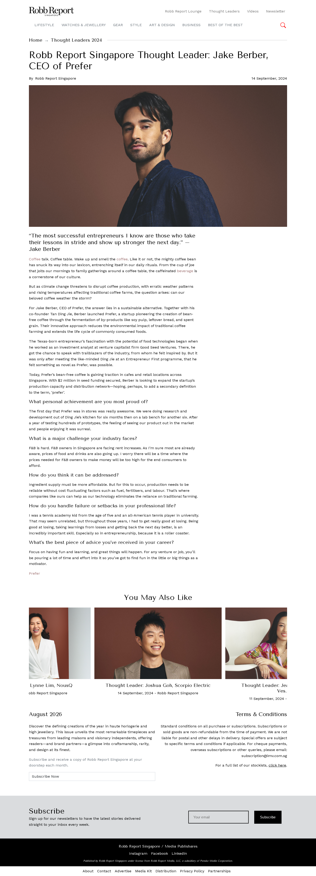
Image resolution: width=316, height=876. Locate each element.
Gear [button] (118, 25)
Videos (253, 11)
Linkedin (179, 853)
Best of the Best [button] (225, 25)
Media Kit (143, 871)
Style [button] (136, 25)
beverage (185, 271)
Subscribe (268, 817)
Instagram (138, 853)
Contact (104, 871)
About (88, 871)
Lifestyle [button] (44, 25)
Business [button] (191, 25)
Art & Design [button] (162, 25)
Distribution (165, 871)
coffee (122, 259)
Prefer (34, 573)
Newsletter (275, 11)
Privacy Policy (192, 871)
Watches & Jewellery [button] (84, 25)
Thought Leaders (224, 11)
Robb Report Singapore (55, 78)
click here (277, 765)
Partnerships (219, 871)
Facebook (159, 853)
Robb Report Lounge (183, 11)
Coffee (34, 259)
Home (35, 40)
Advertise (123, 871)
